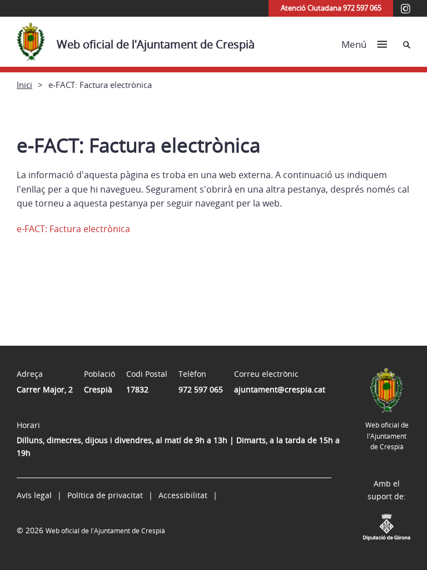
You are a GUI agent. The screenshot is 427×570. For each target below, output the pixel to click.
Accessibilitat (182, 495)
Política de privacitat (105, 495)
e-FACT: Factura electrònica (73, 229)
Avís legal (34, 495)
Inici (24, 84)
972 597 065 (200, 389)
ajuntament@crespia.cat (279, 389)
